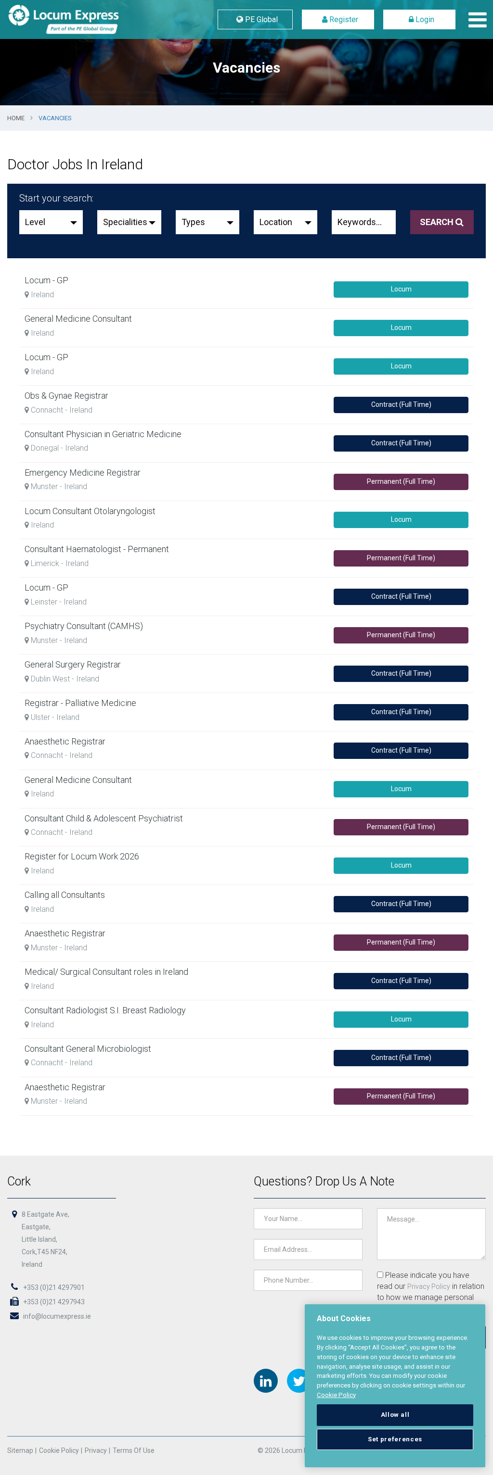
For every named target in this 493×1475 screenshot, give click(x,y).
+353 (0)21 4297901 (53, 1287)
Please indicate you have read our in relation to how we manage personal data (430, 1292)
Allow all (395, 1414)
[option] (246, 52)
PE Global (260, 19)
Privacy (96, 1450)
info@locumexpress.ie (56, 1316)
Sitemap (20, 1450)
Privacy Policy (428, 1286)
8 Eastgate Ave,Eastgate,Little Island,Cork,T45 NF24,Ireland (45, 1239)
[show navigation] (475, 19)
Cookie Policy (59, 1450)
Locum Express (86, 19)
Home (16, 118)
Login (424, 19)
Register (342, 19)
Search (437, 222)
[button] (51, 222)
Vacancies (55, 118)
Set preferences (395, 1439)
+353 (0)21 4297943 (53, 1302)
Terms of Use (134, 1450)
